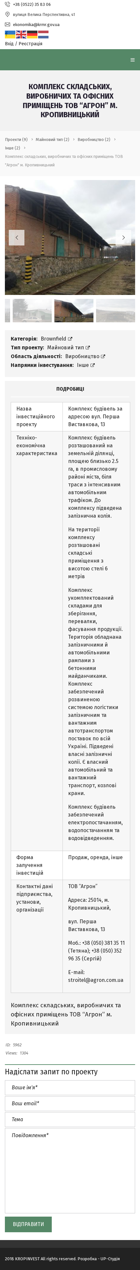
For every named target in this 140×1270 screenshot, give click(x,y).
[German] (32, 34)
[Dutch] (43, 34)
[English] (21, 34)
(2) (52, 139)
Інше (83, 365)
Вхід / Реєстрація (23, 44)
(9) (16, 139)
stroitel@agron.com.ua (95, 980)
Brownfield (54, 339)
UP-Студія (110, 1258)
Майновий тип (66, 347)
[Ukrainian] (10, 34)
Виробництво (83, 356)
